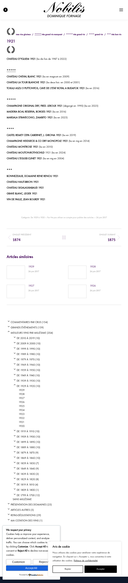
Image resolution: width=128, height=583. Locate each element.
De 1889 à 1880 (26, 447)
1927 (31, 286)
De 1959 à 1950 (26, 370)
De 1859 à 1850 (26, 463)
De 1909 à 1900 (26, 437)
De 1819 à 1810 (25, 484)
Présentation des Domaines (28, 504)
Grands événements (24, 327)
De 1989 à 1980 (26, 354)
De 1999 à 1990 (26, 349)
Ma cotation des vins (25, 520)
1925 (21, 406)
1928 (93, 266)
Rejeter (68, 569)
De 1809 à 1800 (26, 490)
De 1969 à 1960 (26, 365)
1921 (21, 422)
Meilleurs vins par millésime (28, 333)
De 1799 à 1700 (26, 495)
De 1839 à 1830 (26, 474)
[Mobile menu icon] (121, 10)
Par (70, 218)
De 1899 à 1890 (26, 442)
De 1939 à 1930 (26, 381)
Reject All (44, 562)
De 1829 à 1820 (26, 479)
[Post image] (16, 272)
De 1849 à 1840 (26, 468)
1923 (21, 414)
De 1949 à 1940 (26, 375)
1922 (21, 418)
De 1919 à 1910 (25, 431)
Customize (18, 562)
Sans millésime (22, 499)
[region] (84, 558)
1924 (21, 410)
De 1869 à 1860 (26, 458)
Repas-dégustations (23, 515)
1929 (31, 266)
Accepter (100, 569)
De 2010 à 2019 (26, 338)
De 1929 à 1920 (38, 218)
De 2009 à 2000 (26, 343)
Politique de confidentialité (86, 561)
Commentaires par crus (26, 322)
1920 (21, 426)
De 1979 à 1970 (26, 359)
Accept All (31, 568)
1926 (93, 286)
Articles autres (20, 510)
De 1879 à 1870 (26, 453)
